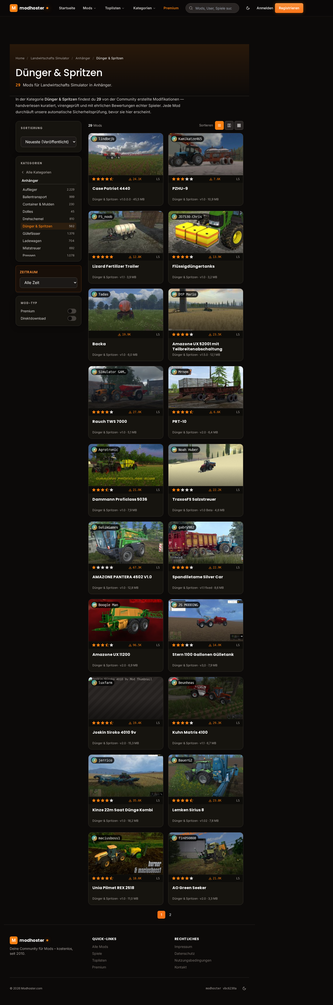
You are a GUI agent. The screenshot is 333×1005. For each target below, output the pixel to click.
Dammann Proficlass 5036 (119, 499)
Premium (171, 8)
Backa (99, 344)
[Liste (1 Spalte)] (219, 125)
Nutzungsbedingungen (193, 960)
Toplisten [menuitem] (113, 8)
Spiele (97, 953)
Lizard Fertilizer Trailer (115, 266)
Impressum (183, 946)
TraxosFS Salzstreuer (194, 499)
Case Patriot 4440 (111, 188)
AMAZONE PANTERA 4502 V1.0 (122, 577)
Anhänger (83, 58)
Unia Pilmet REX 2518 (113, 887)
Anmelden (265, 8)
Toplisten (99, 960)
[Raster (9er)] (239, 125)
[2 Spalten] (229, 125)
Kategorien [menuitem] (142, 8)
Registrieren (289, 8)
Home (20, 58)
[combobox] (212, 8)
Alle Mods (100, 946)
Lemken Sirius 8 (188, 810)
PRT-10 (179, 421)
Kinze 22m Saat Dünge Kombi (122, 810)
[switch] (72, 311)
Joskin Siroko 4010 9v (114, 732)
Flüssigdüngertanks (193, 266)
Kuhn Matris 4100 (190, 732)
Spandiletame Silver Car (197, 577)
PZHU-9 (180, 188)
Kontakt (181, 967)
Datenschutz (185, 953)
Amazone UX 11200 (111, 654)
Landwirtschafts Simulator (50, 58)
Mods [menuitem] (87, 8)
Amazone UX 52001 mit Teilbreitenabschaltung (197, 347)
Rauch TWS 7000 (109, 421)
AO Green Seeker (189, 887)
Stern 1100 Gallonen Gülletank (203, 654)
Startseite (67, 8)
